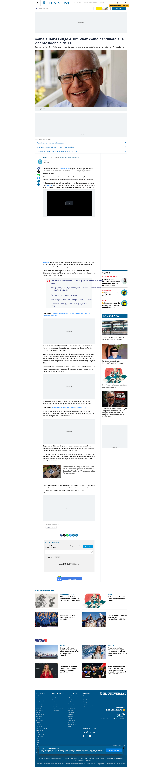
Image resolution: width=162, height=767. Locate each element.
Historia (103, 758)
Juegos (70, 718)
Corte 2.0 (38, 698)
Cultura (38, 732)
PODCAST (85, 3)
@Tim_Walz (85, 281)
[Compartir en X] (38, 171)
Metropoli (39, 716)
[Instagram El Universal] (84, 736)
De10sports (71, 712)
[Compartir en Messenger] (38, 178)
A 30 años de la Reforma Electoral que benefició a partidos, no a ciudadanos (111, 282)
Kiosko (104, 300)
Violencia (76, 758)
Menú (37, 744)
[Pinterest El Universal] (87, 736)
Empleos (70, 702)
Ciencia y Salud (40, 738)
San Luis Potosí (88, 706)
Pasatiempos (71, 720)
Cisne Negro (55, 710)
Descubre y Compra (74, 696)
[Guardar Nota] (38, 184)
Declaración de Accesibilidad (115, 758)
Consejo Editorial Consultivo (54, 758)
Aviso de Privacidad (93, 758)
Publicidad (84, 758)
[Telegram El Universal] (84, 732)
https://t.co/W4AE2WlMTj (82, 300)
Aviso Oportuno (72, 700)
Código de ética (68, 758)
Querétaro (86, 704)
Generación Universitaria (71, 707)
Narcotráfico (39, 720)
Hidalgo (85, 702)
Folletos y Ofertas (73, 698)
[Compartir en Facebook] (38, 168)
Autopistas (55, 706)
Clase (53, 696)
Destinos (54, 704)
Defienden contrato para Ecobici (111, 294)
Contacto (88, 760)
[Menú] (38, 3)
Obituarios (71, 704)
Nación (38, 696)
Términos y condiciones (77, 760)
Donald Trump (40, 714)
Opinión (106, 272)
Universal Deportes (42, 728)
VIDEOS (79, 3)
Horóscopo (71, 722)
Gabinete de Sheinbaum (39, 709)
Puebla (85, 700)
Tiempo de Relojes (57, 708)
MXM (74, 3)
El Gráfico (71, 710)
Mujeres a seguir (41, 700)
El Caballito (106, 290)
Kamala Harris (51, 527)
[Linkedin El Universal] (90, 736)
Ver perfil (47, 162)
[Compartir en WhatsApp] (38, 175)
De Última (55, 702)
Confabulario (40, 734)
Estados (38, 718)
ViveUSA (70, 716)
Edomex (85, 696)
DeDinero (70, 714)
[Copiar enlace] (38, 181)
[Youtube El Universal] (93, 732)
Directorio (42, 758)
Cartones (38, 724)
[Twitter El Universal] (90, 732)
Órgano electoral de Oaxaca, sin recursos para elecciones (111, 305)
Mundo (45, 157)
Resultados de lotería (72, 725)
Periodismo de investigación (40, 703)
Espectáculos (40, 730)
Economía (39, 726)
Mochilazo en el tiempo (110, 277)
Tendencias (39, 736)
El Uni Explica (40, 706)
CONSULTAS (102, 3)
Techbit (38, 742)
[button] (119, 8)
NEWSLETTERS (93, 3)
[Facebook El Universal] (87, 732)
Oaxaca (85, 698)
